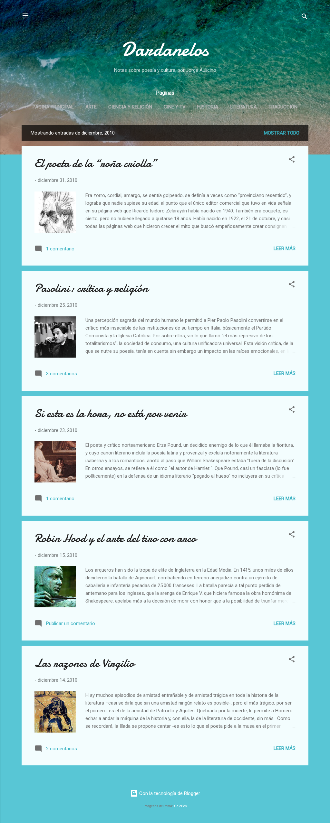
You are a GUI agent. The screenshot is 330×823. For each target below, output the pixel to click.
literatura (243, 107)
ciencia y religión (130, 107)
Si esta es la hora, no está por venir (110, 413)
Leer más (285, 248)
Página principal (53, 107)
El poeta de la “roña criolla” (95, 163)
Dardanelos (165, 49)
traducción (282, 107)
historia (207, 107)
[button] (292, 160)
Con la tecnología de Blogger (169, 793)
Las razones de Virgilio (84, 663)
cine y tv (175, 107)
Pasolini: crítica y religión (91, 288)
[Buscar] (304, 17)
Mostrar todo (281, 133)
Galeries (180, 806)
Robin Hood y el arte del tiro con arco (115, 538)
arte (91, 107)
